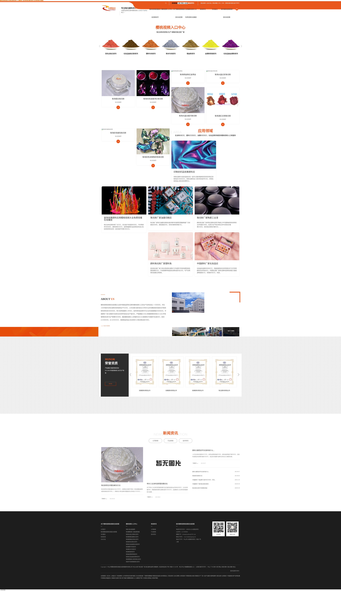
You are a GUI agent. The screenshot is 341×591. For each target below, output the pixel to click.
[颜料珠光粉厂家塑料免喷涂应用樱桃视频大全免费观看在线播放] (170, 246)
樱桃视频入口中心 (167, 9)
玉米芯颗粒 (176, 576)
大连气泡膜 (206, 576)
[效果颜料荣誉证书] (144, 371)
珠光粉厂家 (142, 567)
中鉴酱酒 (229, 576)
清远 (228, 567)
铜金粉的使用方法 (197, 475)
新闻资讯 (203, 9)
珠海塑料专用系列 (131, 546)
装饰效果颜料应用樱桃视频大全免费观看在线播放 (123, 219)
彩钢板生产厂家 (198, 576)
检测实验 (103, 536)
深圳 (214, 567)
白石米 (108, 576)
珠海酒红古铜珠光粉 (223, 116)
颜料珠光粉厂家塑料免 (161, 263)
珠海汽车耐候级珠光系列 (133, 561)
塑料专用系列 (111, 54)
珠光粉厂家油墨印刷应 (161, 218)
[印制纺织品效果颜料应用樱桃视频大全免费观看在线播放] (193, 155)
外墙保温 (103, 578)
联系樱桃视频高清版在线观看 (226, 13)
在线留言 (215, 9)
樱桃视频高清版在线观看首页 (155, 13)
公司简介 (103, 529)
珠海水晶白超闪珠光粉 (188, 116)
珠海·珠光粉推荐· (131, 529)
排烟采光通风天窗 (116, 578)
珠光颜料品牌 (149, 567)
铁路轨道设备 (156, 576)
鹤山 (234, 567)
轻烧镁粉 (119, 576)
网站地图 (215, 3)
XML (223, 3)
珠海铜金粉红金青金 (188, 75)
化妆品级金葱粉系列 (191, 54)
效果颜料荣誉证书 (144, 390)
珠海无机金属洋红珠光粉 (153, 99)
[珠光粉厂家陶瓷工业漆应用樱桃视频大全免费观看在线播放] (217, 200)
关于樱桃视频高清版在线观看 (179, 13)
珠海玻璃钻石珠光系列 (132, 539)
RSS (219, 3)
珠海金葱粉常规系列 (131, 554)
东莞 (217, 567)
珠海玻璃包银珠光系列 (132, 536)
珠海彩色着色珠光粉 (118, 133)
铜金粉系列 (151, 54)
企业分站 (209, 3)
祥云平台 (181, 567)
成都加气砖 (139, 578)
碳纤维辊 (132, 576)
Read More (107, 325)
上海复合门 (114, 576)
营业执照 (203, 3)
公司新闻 (155, 440)
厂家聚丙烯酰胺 (147, 576)
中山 (209, 567)
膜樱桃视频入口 (131, 578)
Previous (99, 46)
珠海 (223, 567)
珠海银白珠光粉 (118, 99)
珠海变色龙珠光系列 (131, 541)
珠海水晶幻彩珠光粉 (223, 75)
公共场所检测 (126, 576)
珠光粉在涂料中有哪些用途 (199, 488)
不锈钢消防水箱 (189, 576)
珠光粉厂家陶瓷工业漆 (207, 218)
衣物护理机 (155, 578)
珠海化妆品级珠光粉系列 (133, 544)
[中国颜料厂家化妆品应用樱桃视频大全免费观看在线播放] (217, 246)
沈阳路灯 (224, 576)
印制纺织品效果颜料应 (184, 172)
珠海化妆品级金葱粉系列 (133, 556)
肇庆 (231, 567)
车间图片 (103, 534)
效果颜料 (155, 567)
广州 (211, 567)
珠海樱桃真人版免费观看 (133, 532)
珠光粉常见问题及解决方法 (110, 485)
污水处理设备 (139, 576)
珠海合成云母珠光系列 (132, 534)
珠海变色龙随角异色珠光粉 (153, 157)
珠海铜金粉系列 (130, 551)
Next (241, 46)
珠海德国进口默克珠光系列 (133, 559)
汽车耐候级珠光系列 (231, 54)
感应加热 (219, 576)
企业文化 (103, 539)
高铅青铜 (170, 576)
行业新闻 (170, 440)
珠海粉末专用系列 (131, 549)
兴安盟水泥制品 (147, 578)
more (110, 383)
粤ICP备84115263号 (172, 567)
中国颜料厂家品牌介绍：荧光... (204, 480)
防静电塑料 (213, 576)
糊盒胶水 (108, 578)
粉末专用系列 (131, 54)
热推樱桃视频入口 (189, 567)
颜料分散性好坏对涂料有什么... (203, 450)
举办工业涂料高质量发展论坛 (157, 484)
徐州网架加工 (164, 576)
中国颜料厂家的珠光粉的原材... (201, 484)
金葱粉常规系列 (170, 54)
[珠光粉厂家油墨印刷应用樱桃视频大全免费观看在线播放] (170, 200)
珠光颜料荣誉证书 (171, 390)
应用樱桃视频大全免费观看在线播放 (191, 13)
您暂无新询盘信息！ (232, 3)
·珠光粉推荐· (118, 102)
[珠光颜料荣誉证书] (171, 371)
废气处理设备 (236, 576)
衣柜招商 (182, 576)
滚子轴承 (124, 578)
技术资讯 (185, 440)
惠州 (226, 567)
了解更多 (103, 498)
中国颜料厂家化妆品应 (207, 263)
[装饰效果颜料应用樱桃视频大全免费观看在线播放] (124, 200)
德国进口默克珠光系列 (211, 54)
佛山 (220, 567)
